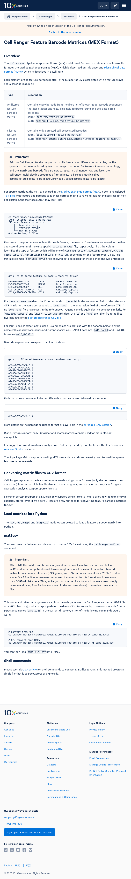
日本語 (27, 865)
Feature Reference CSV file (44, 317)
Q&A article (30, 669)
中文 (17, 865)
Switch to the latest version (65, 32)
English (8, 865)
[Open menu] (124, 5)
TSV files (9, 195)
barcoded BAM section (97, 424)
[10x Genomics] (16, 713)
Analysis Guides (13, 449)
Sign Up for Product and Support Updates (29, 832)
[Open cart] (115, 5)
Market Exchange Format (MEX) (80, 191)
